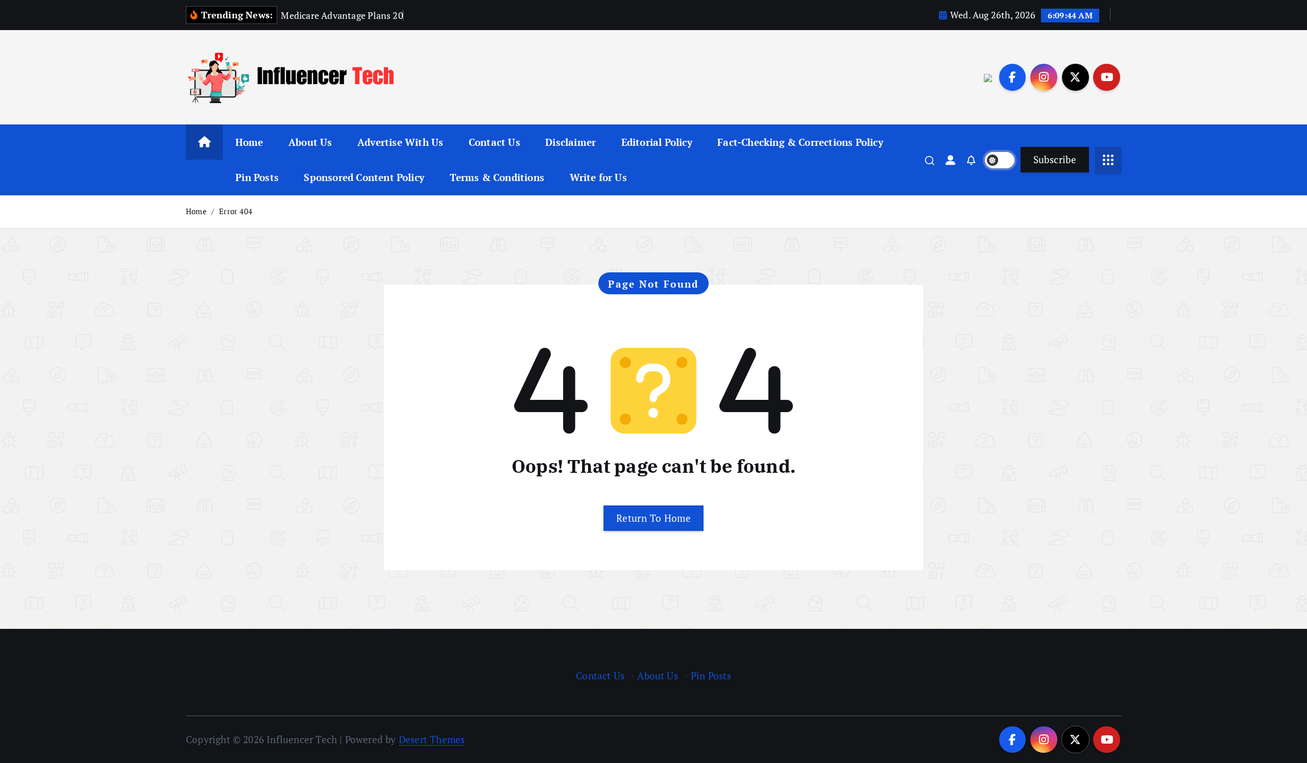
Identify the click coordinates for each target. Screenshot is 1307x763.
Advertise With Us (400, 142)
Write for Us (598, 177)
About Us (310, 142)
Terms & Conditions (497, 177)
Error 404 (235, 211)
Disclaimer (570, 142)
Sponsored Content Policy (364, 177)
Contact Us (494, 142)
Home (249, 142)
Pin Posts (257, 177)
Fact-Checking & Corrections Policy (800, 142)
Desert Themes (432, 739)
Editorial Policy (656, 142)
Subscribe (1054, 159)
